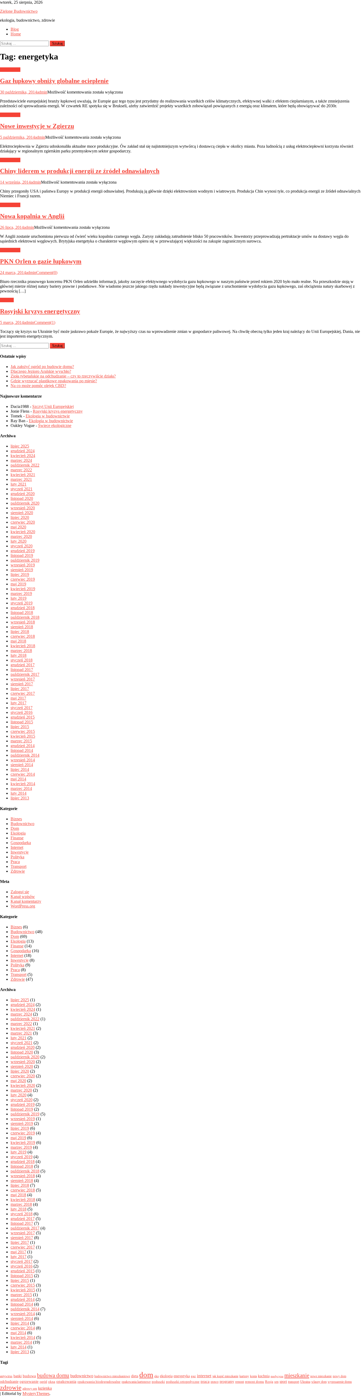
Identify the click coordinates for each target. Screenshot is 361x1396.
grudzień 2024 (23, 451)
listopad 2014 (22, 750)
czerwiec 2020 (23, 522)
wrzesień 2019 (23, 565)
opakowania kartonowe (136, 1382)
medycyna (277, 1376)
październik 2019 (25, 560)
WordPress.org (23, 906)
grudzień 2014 (23, 745)
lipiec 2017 (20, 688)
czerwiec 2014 (23, 774)
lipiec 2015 (20, 726)
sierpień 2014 (22, 764)
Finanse (17, 838)
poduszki (158, 1382)
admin (42, 92)
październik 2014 (25, 755)
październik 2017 (25, 674)
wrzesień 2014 (23, 760)
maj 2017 (18, 698)
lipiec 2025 (20, 446)
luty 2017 (18, 703)
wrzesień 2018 (23, 622)
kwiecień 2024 (23, 455)
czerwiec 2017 (23, 693)
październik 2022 (25, 465)
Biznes (16, 819)
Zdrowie (18, 871)
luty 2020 (18, 541)
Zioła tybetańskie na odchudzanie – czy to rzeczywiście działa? (63, 376)
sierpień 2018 (22, 627)
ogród (43, 1382)
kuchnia (264, 1376)
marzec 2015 (21, 741)
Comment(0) (46, 272)
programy (227, 1381)
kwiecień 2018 (23, 646)
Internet (17, 847)
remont (239, 1382)
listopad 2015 (22, 722)
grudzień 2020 (23, 493)
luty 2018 (18, 655)
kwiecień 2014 (23, 783)
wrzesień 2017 (23, 679)
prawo (215, 1382)
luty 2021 (18, 484)
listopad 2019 (22, 555)
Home (16, 34)
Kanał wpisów (23, 896)
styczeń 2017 (22, 707)
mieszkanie (296, 1375)
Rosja (269, 1382)
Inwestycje (20, 852)
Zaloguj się (20, 892)
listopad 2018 (22, 612)
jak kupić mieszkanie (225, 1376)
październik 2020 (25, 503)
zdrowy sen (29, 1388)
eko (156, 1376)
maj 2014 (18, 779)
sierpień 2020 (22, 512)
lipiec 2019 (20, 574)
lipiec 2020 (20, 517)
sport (283, 1381)
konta (253, 1376)
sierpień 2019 (22, 569)
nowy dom (339, 1376)
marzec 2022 (21, 470)
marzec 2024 (21, 460)
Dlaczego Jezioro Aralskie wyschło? (41, 371)
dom (146, 1374)
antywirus (6, 1376)
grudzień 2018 (23, 608)
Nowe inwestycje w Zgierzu (37, 126)
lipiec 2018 (20, 631)
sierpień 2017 (22, 684)
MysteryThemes (35, 1393)
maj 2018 (18, 641)
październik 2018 (25, 617)
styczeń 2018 (22, 660)
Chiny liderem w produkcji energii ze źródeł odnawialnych (79, 170)
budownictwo (81, 1376)
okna (51, 1382)
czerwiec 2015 (23, 731)
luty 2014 (18, 793)
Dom (15, 828)
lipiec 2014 (20, 769)
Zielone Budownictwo (19, 11)
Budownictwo (22, 823)
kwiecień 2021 (23, 474)
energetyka (182, 1376)
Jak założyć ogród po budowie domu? (42, 366)
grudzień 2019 (23, 550)
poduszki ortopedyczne (183, 1382)
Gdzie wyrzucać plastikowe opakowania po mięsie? (54, 381)
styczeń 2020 (22, 546)
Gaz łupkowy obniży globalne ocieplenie (54, 80)
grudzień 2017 (23, 665)
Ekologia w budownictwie (48, 416)
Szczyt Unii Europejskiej (53, 406)
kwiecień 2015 (23, 736)
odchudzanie (9, 1381)
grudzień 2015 (23, 717)
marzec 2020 (21, 536)
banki (17, 1376)
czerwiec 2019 (23, 579)
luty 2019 (18, 598)
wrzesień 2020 (23, 508)
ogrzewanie (29, 1381)
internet (204, 1375)
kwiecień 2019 (23, 589)
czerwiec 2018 (23, 636)
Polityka (7, 300)
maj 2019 (18, 584)
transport (293, 1382)
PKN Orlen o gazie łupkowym (40, 261)
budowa (29, 1376)
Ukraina (305, 1382)
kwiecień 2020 (23, 531)
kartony (244, 1376)
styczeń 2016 (22, 712)
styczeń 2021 (22, 489)
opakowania (66, 1381)
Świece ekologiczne (54, 425)
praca (205, 1381)
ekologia (166, 1376)
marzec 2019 (21, 593)
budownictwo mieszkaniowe (112, 1376)
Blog (15, 29)
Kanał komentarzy (26, 901)
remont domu (254, 1382)
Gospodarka (10, 69)
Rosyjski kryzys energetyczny (40, 311)
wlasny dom (319, 1382)
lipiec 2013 (20, 798)
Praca (15, 861)
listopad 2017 (22, 669)
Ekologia (18, 833)
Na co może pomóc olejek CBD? (38, 385)
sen (276, 1382)
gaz (193, 1376)
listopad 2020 (22, 498)
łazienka (45, 1388)
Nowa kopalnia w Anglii (32, 216)
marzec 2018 (21, 650)
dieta (134, 1376)
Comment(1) (44, 322)
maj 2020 (18, 527)
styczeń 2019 (22, 603)
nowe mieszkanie (321, 1376)
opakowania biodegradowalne (99, 1382)
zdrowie (10, 1387)
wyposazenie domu (340, 1382)
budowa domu (53, 1375)
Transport (18, 866)
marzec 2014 (21, 788)
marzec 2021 (21, 479)
